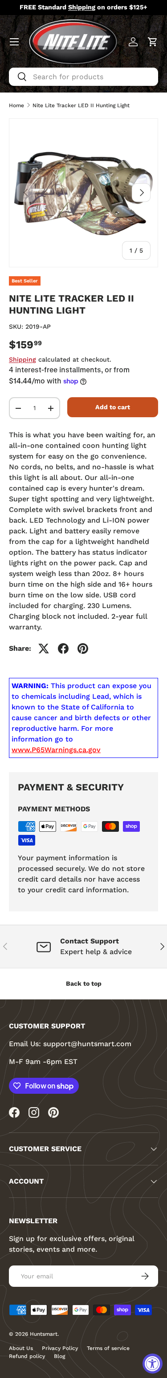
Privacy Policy (60, 1348)
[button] (153, 42)
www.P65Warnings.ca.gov (56, 749)
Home (16, 105)
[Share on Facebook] (63, 648)
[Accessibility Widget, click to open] (153, 1364)
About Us (21, 1348)
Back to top (84, 983)
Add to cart (112, 407)
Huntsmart (43, 1334)
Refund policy (27, 1356)
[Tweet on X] (43, 648)
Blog (59, 1356)
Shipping (22, 359)
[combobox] (83, 77)
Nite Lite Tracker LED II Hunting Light (81, 105)
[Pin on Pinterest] (83, 648)
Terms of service (108, 1348)
